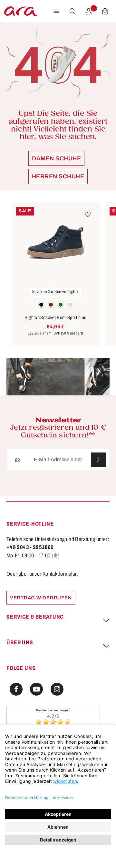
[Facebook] (16, 689)
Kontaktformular (60, 574)
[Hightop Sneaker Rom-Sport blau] (55, 242)
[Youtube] (36, 689)
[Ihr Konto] (88, 11)
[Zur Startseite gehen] (20, 11)
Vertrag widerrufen (41, 597)
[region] (58, 274)
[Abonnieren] (98, 460)
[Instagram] (57, 689)
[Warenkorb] (105, 11)
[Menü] (56, 11)
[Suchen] (72, 11)
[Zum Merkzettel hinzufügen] (87, 214)
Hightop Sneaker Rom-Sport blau (55, 317)
